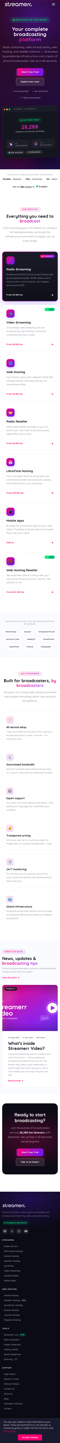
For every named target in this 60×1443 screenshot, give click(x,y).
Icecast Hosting (11, 1256)
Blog (6, 1398)
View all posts (11, 977)
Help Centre (9, 1374)
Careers (8, 1408)
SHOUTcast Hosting (13, 1251)
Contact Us (9, 1389)
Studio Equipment (12, 1354)
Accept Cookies (30, 1437)
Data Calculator (12, 1339)
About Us (8, 1394)
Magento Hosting (12, 1320)
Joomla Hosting (12, 1315)
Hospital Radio (11, 1275)
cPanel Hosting (11, 1295)
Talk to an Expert (30, 1162)
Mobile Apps (10, 1280)
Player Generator (12, 1344)
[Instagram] (19, 1231)
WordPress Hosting (13, 1305)
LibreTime (9, 1266)
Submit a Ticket (11, 1379)
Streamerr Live (14, 1334)
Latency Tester (11, 1349)
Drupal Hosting (11, 1310)
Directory (10, 1359)
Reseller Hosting (12, 1261)
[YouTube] (26, 1231)
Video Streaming (12, 1271)
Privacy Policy (9, 1431)
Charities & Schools (13, 1403)
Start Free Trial (30, 72)
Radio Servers (11, 1246)
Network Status (11, 1384)
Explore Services (30, 81)
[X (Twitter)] (12, 1231)
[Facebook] (5, 1231)
